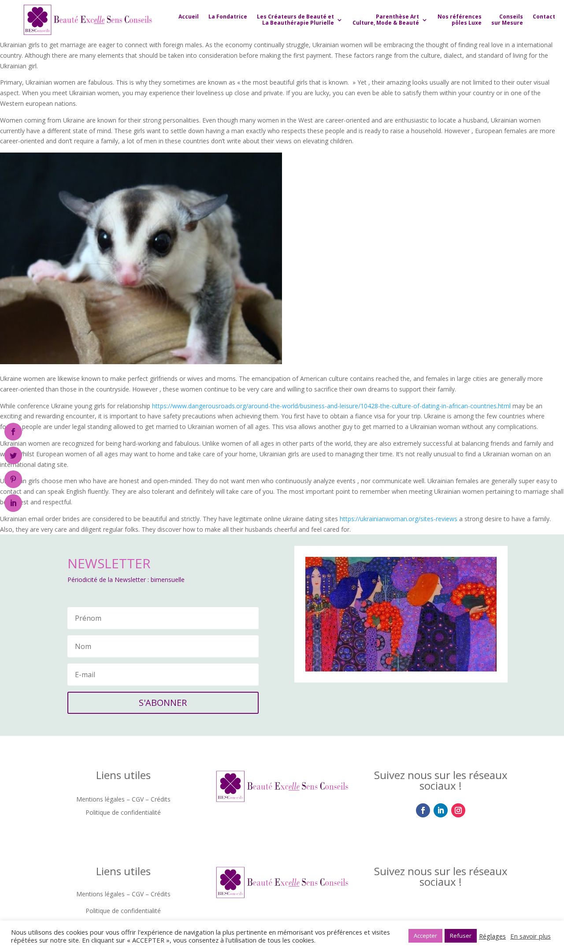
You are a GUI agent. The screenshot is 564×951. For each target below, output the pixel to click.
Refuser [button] (460, 936)
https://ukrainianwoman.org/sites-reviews (398, 519)
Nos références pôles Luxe (460, 19)
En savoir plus (530, 936)
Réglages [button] (492, 936)
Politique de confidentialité (123, 813)
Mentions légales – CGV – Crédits (123, 799)
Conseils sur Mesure (507, 19)
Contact (544, 16)
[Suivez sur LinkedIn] (441, 810)
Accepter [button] (425, 936)
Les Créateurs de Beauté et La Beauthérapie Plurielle (295, 19)
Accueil (188, 16)
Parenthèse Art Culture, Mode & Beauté (385, 19)
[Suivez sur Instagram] (458, 810)
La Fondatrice (227, 16)
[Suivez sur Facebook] (423, 810)
